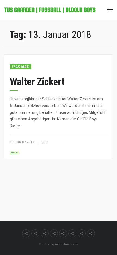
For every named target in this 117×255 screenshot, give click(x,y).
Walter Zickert (37, 82)
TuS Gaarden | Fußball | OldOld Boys (50, 9)
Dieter (14, 152)
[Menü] (110, 9)
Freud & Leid (20, 66)
